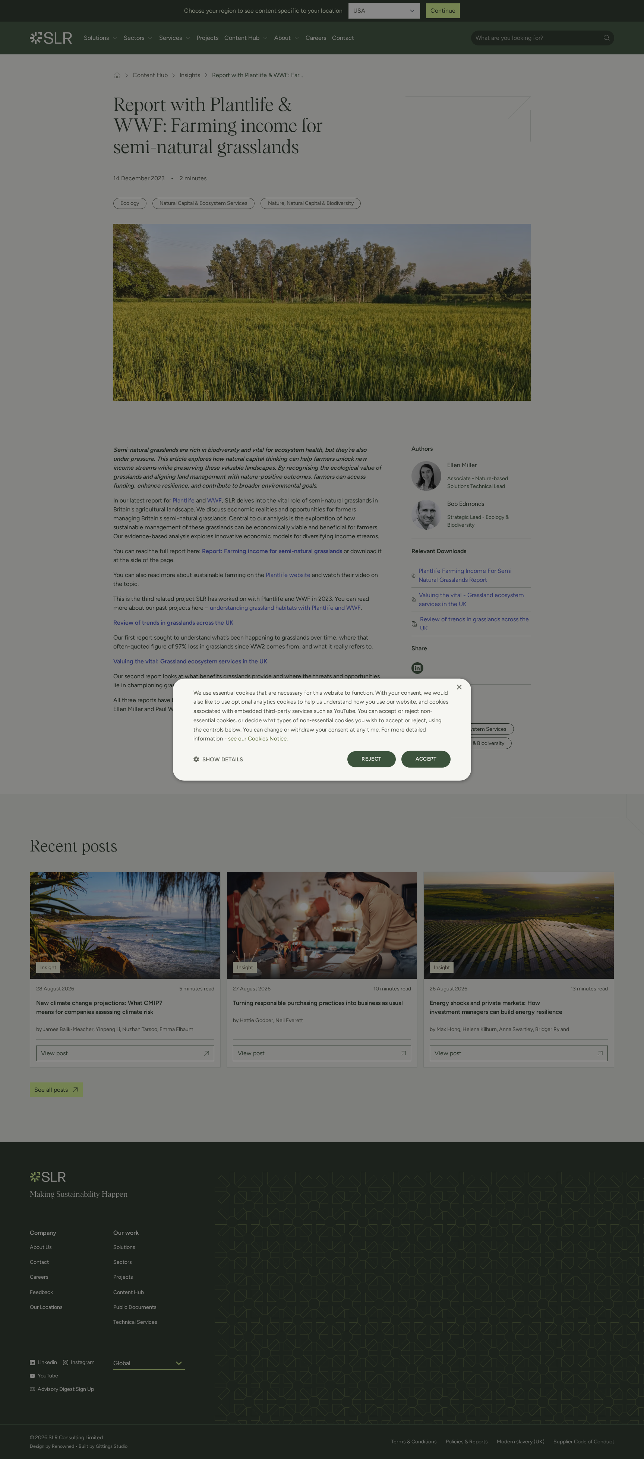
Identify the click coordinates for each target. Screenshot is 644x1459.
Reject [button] (371, 759)
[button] (218, 759)
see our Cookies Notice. (258, 738)
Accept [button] (426, 759)
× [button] (459, 687)
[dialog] (322, 729)
